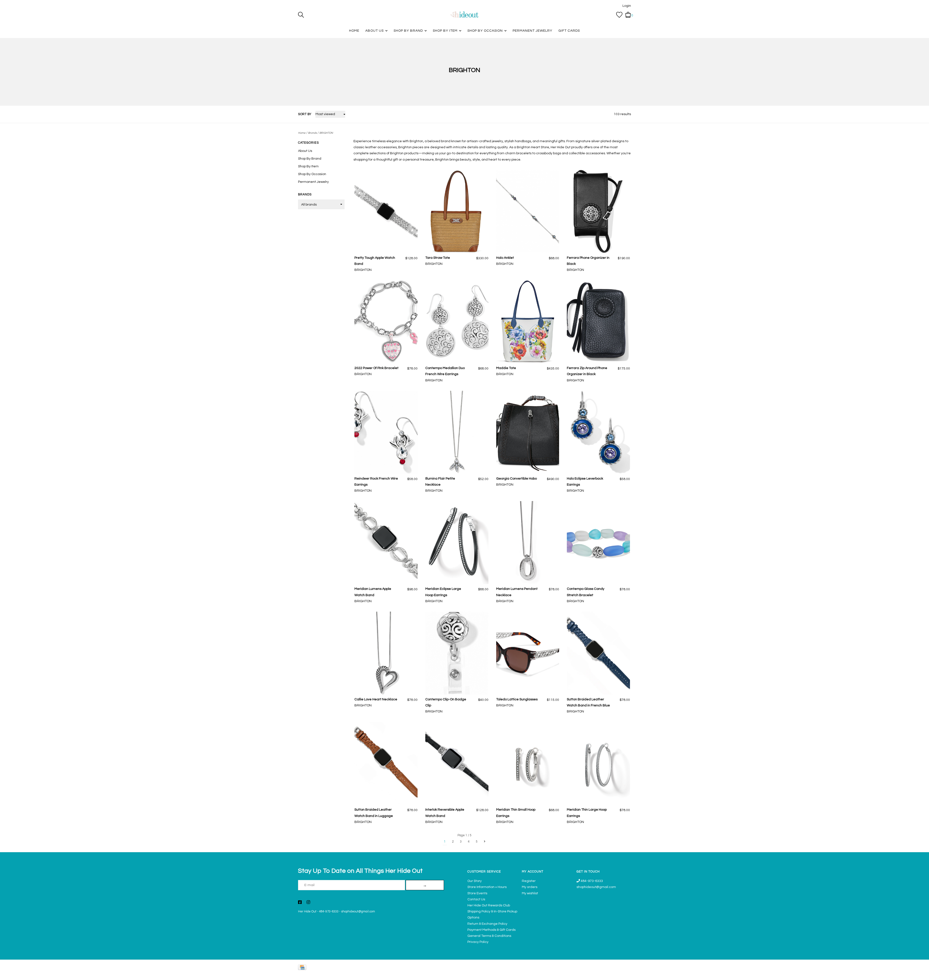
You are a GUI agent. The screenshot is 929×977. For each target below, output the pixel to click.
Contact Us (476, 899)
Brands (312, 133)
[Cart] (628, 14)
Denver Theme (588, 971)
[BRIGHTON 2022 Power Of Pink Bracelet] (386, 321)
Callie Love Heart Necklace (375, 699)
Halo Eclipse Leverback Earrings (585, 481)
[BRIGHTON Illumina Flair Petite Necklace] (456, 432)
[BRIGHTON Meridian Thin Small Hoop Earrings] (527, 763)
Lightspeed (626, 971)
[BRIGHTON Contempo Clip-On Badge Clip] (456, 653)
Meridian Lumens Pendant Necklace (517, 592)
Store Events (477, 893)
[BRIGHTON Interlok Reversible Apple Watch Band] (456, 763)
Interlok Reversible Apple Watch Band (444, 812)
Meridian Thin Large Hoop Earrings (587, 812)
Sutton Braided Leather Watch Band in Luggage (373, 812)
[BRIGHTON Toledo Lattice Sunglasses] (527, 653)
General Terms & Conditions (489, 936)
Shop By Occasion (485, 30)
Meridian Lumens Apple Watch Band (372, 592)
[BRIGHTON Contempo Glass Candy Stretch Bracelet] (598, 542)
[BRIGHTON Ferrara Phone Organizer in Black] (598, 211)
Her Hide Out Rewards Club (488, 905)
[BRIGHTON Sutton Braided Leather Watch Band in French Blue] (598, 653)
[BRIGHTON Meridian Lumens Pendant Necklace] (527, 542)
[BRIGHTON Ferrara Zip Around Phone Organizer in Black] (598, 321)
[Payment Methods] (303, 968)
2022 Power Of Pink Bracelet (376, 368)
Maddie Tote (506, 368)
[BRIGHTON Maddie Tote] (527, 321)
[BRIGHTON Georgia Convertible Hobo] (527, 432)
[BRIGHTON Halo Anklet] (527, 211)
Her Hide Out (307, 911)
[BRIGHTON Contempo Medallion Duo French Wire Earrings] (456, 321)
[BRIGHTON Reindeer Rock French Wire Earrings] (386, 432)
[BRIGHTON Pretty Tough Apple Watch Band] (386, 211)
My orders (529, 887)
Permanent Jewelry (532, 30)
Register (529, 881)
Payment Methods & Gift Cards (491, 930)
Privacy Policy (477, 942)
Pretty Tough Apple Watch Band (374, 261)
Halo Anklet (505, 257)
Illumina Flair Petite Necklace (440, 481)
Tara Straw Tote (437, 257)
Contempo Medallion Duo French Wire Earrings (445, 371)
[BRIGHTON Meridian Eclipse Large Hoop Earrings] (456, 542)
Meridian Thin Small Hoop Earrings (515, 812)
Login (626, 5)
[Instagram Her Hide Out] (308, 903)
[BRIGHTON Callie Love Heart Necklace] (386, 653)
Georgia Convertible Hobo (516, 478)
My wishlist (530, 893)
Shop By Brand (408, 30)
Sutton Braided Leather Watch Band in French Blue (588, 702)
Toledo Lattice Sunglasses (517, 699)
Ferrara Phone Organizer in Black (588, 261)
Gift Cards (569, 30)
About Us (374, 30)
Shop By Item (445, 30)
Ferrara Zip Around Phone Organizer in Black (587, 371)
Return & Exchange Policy (487, 923)
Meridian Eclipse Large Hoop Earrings (443, 592)
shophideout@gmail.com (358, 911)
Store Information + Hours (487, 887)
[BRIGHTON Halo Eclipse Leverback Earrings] (598, 432)
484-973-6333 (328, 911)
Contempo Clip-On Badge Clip (445, 702)
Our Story (474, 881)
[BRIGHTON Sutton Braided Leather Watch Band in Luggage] (386, 763)
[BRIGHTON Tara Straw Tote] (456, 211)
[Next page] (485, 842)
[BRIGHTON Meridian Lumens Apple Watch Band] (386, 542)
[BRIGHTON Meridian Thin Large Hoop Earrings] (598, 763)
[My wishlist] (619, 14)
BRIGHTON (326, 133)
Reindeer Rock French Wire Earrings (376, 481)
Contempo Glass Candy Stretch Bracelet (585, 592)
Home (354, 30)
